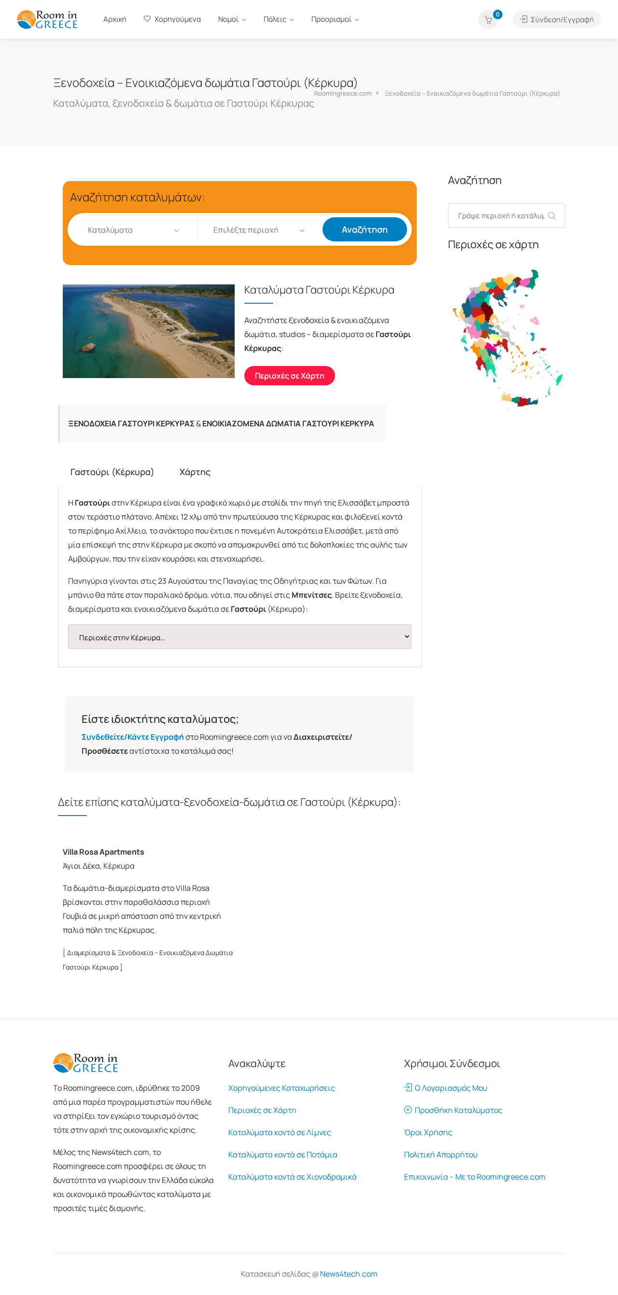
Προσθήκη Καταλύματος (457, 1110)
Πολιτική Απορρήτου (441, 1154)
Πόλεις (275, 19)
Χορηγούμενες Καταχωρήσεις (281, 1088)
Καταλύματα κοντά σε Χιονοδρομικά (292, 1176)
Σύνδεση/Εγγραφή (561, 19)
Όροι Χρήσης (428, 1132)
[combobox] (134, 230)
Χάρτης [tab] (195, 472)
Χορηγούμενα (177, 19)
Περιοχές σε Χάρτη (262, 1110)
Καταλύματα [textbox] (110, 230)
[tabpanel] (239, 576)
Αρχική (114, 19)
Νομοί (228, 19)
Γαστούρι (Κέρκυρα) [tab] (112, 472)
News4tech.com (349, 1273)
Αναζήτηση (365, 229)
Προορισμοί (331, 19)
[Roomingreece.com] (47, 19)
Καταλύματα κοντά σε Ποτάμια (282, 1154)
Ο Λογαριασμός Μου (449, 1088)
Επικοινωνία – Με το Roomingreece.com (475, 1176)
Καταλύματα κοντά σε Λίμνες (279, 1132)
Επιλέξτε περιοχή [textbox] (246, 230)
